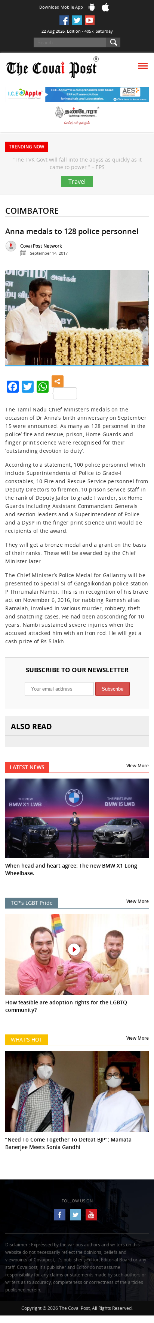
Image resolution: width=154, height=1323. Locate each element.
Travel (77, 196)
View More (137, 780)
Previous (16, 336)
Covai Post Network (41, 261)
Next (137, 336)
